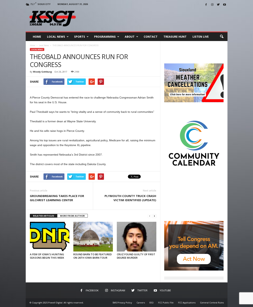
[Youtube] (224, 5)
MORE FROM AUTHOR (72, 215)
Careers (141, 302)
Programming (105, 36)
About (130, 36)
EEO (151, 302)
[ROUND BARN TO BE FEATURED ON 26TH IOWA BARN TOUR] (93, 237)
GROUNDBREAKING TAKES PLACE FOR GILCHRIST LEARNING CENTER (57, 198)
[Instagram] (212, 5)
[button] (221, 36)
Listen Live (201, 36)
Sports (79, 36)
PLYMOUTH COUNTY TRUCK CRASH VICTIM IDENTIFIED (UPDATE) (130, 198)
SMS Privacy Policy (122, 302)
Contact (151, 36)
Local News (56, 36)
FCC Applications (186, 302)
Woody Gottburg (42, 71)
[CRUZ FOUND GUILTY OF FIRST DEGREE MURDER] (136, 237)
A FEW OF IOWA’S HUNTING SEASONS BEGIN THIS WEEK (47, 255)
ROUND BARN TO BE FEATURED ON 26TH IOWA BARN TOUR (92, 255)
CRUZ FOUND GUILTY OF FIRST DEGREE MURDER (136, 255)
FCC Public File (166, 302)
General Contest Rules (212, 302)
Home (37, 36)
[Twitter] (218, 5)
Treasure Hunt (175, 36)
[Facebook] (206, 5)
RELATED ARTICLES (43, 215)
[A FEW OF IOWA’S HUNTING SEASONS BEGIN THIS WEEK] (49, 237)
